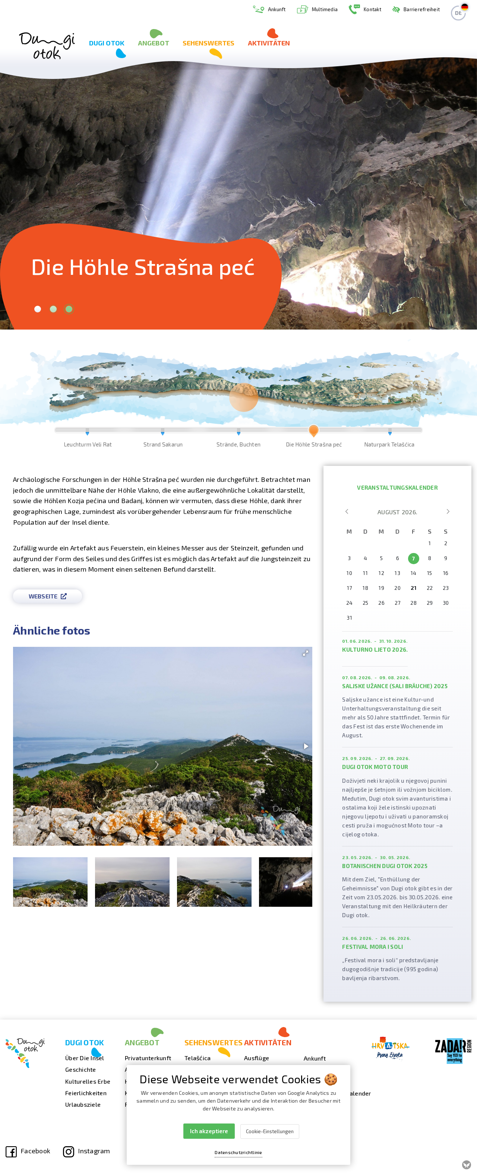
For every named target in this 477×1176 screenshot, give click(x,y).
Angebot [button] (153, 43)
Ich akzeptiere (209, 1131)
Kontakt (372, 9)
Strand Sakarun (163, 433)
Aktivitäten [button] (269, 43)
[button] (306, 653)
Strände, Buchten (238, 433)
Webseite (43, 596)
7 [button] (413, 558)
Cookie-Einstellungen (270, 1131)
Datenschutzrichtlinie (238, 1152)
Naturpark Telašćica (389, 433)
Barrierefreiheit (422, 9)
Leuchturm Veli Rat (88, 433)
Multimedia (325, 9)
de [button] (458, 13)
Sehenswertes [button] (208, 43)
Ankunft (277, 9)
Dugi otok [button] (106, 43)
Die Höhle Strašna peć (314, 433)
